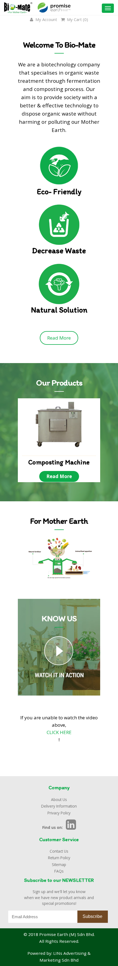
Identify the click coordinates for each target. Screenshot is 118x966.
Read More (59, 338)
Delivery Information (59, 806)
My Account (45, 19)
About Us (59, 799)
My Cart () (77, 19)
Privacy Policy (59, 812)
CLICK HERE (59, 732)
